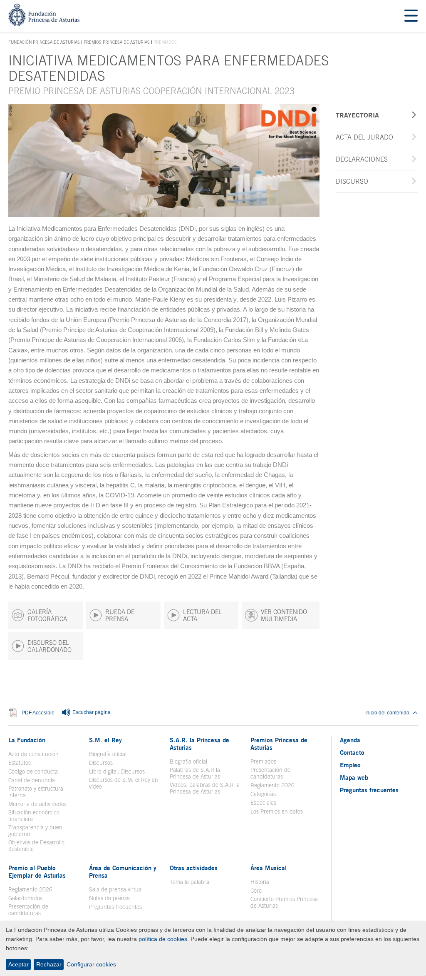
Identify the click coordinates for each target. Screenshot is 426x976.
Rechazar (49, 964)
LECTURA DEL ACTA (202, 615)
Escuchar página (91, 712)
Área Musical (268, 867)
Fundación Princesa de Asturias (44, 42)
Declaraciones (362, 159)
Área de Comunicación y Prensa (122, 871)
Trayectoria (357, 115)
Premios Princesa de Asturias (117, 42)
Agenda (350, 740)
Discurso (352, 181)
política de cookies (163, 939)
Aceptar (18, 964)
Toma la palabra (189, 882)
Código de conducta (33, 771)
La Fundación (26, 740)
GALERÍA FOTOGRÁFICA (47, 615)
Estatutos (19, 762)
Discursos (101, 762)
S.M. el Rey (105, 740)
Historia (259, 882)
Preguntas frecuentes (115, 907)
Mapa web (354, 777)
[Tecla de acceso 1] (43, 23)
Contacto (352, 752)
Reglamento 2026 (272, 785)
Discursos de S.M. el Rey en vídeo (124, 783)
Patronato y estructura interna (35, 792)
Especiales (263, 802)
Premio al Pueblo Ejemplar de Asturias (37, 871)
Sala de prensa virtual (116, 889)
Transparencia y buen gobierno (35, 830)
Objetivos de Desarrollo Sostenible (36, 845)
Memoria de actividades (37, 804)
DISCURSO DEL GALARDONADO (49, 646)
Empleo (350, 765)
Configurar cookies (91, 964)
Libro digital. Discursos (117, 771)
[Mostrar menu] (411, 16)
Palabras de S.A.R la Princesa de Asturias (195, 773)
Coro (256, 890)
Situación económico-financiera (35, 815)
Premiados (263, 761)
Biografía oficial (107, 754)
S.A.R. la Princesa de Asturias (199, 743)
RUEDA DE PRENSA (119, 615)
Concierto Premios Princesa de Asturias (284, 902)
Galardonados (25, 898)
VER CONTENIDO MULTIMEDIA (284, 615)
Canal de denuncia (31, 780)
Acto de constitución (33, 754)
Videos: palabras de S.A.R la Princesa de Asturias (205, 788)
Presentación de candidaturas (270, 773)
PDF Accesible (38, 712)
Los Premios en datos (276, 811)
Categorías (263, 794)
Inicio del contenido (387, 713)
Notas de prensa (109, 898)
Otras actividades (194, 867)
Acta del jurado (364, 137)
